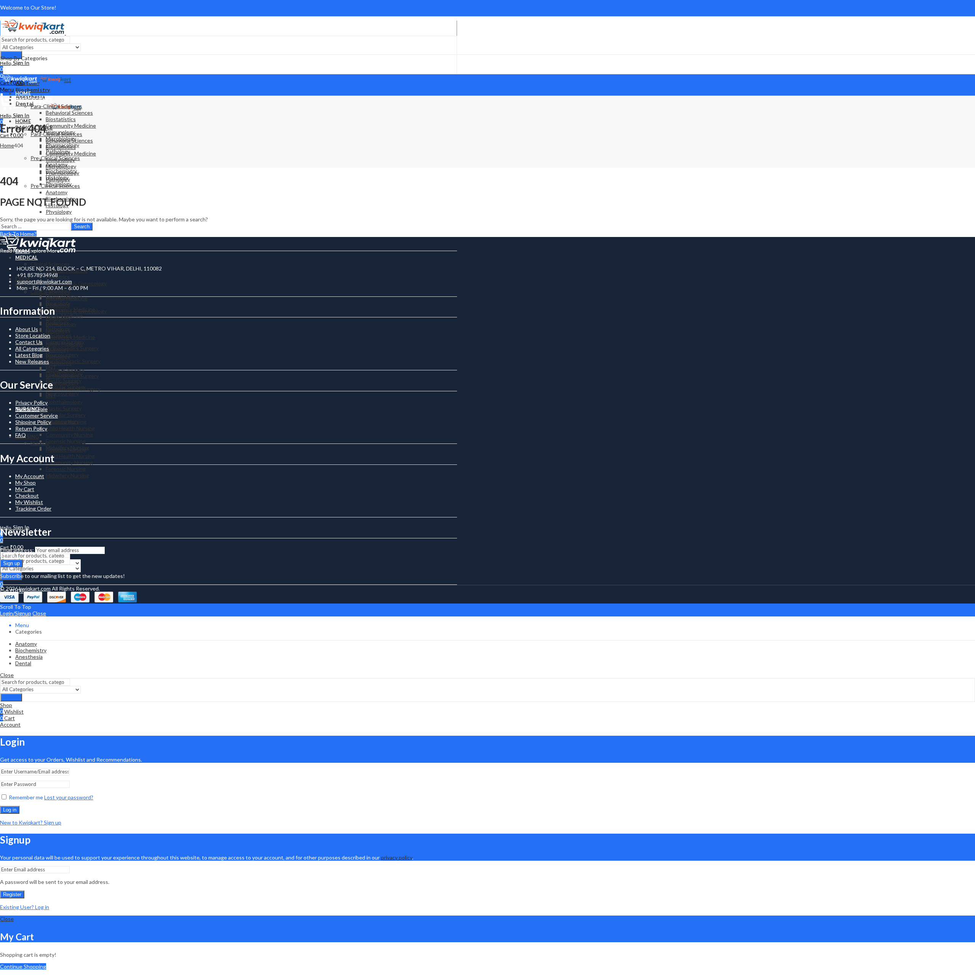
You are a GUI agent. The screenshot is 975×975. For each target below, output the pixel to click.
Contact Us (29, 342)
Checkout (27, 495)
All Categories (32, 348)
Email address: (17, 550)
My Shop (25, 482)
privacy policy (396, 857)
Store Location (32, 335)
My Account (29, 476)
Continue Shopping (23, 966)
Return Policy (31, 428)
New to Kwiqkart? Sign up (30, 822)
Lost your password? (68, 797)
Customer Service (36, 415)
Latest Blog (29, 355)
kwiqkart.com (35, 588)
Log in (9, 810)
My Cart (24, 489)
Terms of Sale (31, 409)
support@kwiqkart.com (44, 281)
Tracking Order (33, 508)
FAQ (20, 435)
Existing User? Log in (24, 907)
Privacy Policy (31, 402)
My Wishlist (29, 502)
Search (82, 226)
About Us (26, 329)
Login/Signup (15, 613)
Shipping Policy (33, 422)
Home (7, 145)
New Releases (32, 361)
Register (12, 894)
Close (39, 613)
